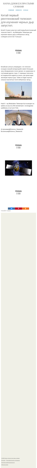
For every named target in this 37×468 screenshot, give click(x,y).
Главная (11, 10)
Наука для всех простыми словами (18, 5)
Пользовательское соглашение (13, 460)
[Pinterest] (18, 208)
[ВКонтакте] (11, 208)
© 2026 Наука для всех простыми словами (10, 458)
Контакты (3, 460)
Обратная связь (4, 464)
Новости (19, 10)
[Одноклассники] (25, 208)
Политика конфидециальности (8, 462)
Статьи (25, 10)
